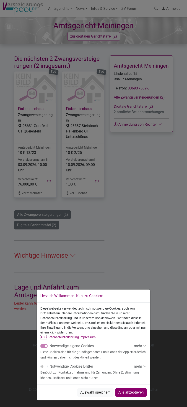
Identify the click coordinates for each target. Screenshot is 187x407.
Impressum (88, 337)
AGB (43, 337)
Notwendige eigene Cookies (71, 346)
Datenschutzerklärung (63, 337)
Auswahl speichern (95, 392)
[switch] (44, 366)
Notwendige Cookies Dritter (71, 366)
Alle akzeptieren (131, 392)
